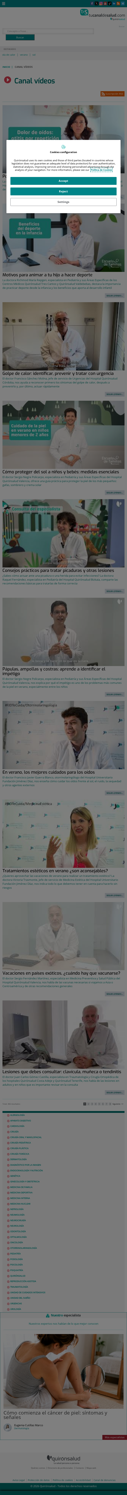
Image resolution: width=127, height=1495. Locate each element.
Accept (63, 181)
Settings (63, 202)
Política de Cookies (101, 170)
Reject (63, 191)
